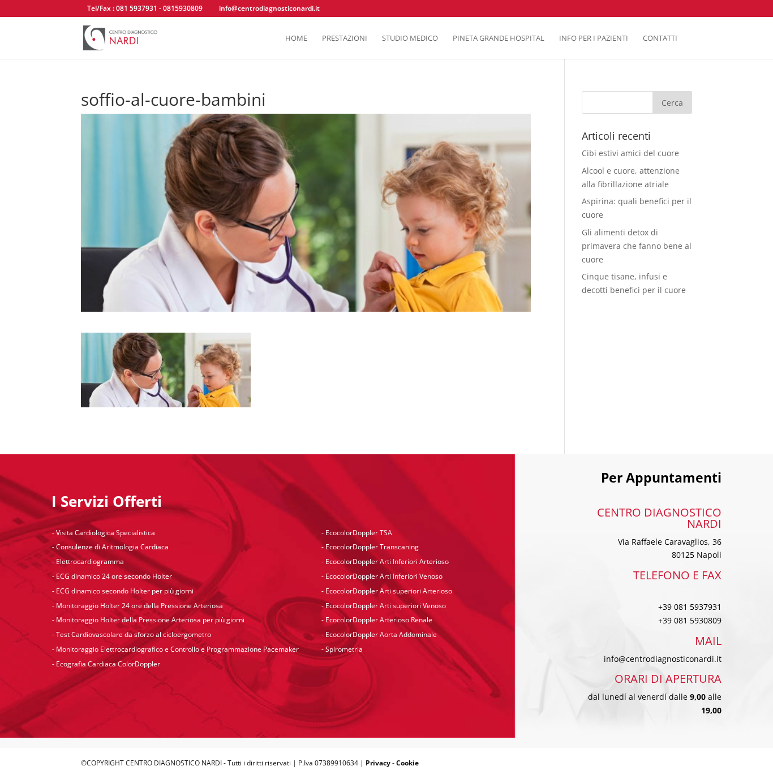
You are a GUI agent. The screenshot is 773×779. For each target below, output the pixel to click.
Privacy (378, 763)
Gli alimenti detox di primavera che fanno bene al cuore (637, 246)
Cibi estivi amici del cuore (630, 153)
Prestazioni (344, 38)
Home (296, 38)
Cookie (407, 763)
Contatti (660, 38)
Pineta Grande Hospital (498, 38)
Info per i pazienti (593, 38)
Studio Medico (410, 38)
